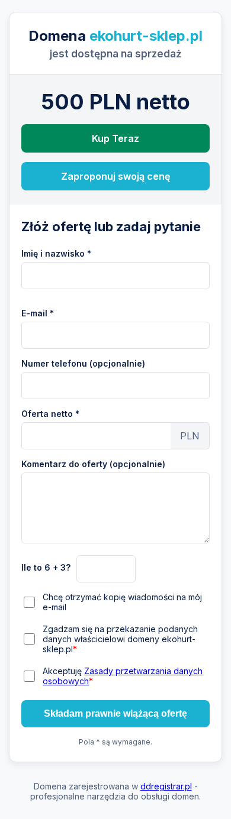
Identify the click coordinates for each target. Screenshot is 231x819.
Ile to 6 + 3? (45, 567)
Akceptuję (123, 676)
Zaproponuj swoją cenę (115, 176)
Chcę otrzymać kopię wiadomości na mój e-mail (122, 602)
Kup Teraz (115, 138)
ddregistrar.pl (166, 786)
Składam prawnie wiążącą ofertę (115, 713)
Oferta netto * (50, 414)
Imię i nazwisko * (56, 253)
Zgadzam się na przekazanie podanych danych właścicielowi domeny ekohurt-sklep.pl (120, 639)
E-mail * (37, 313)
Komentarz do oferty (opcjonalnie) (93, 464)
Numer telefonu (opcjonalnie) (83, 363)
